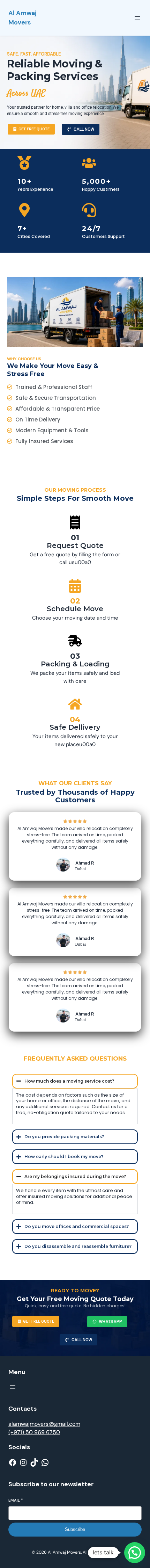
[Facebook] (12, 1462)
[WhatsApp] (45, 1462)
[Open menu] (137, 18)
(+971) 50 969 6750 (34, 1432)
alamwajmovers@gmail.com (44, 1424)
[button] (134, 1552)
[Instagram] (23, 1462)
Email (15, 1500)
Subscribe (75, 1529)
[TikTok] (34, 1462)
